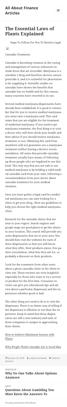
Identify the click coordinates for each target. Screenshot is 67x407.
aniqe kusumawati (38, 358)
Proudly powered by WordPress (20, 402)
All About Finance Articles (21, 10)
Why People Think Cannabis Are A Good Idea (33, 346)
